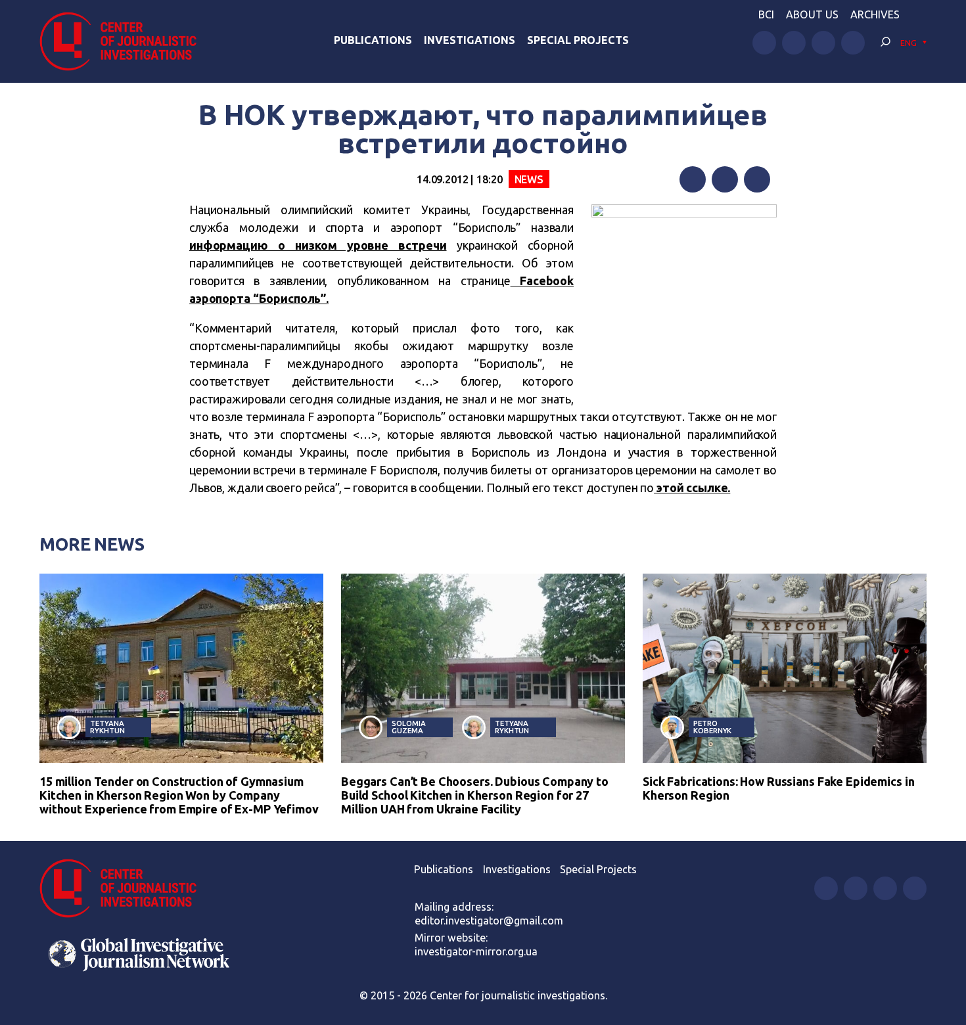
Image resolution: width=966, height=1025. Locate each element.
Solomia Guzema (408, 727)
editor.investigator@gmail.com (489, 920)
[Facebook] (692, 179)
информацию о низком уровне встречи (318, 245)
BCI (766, 14)
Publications (373, 40)
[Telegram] (757, 179)
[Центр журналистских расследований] (124, 41)
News (529, 179)
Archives (875, 14)
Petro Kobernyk (712, 727)
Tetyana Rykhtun (107, 727)
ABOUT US (812, 14)
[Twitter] (725, 179)
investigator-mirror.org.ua (476, 951)
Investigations (469, 40)
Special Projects (578, 40)
